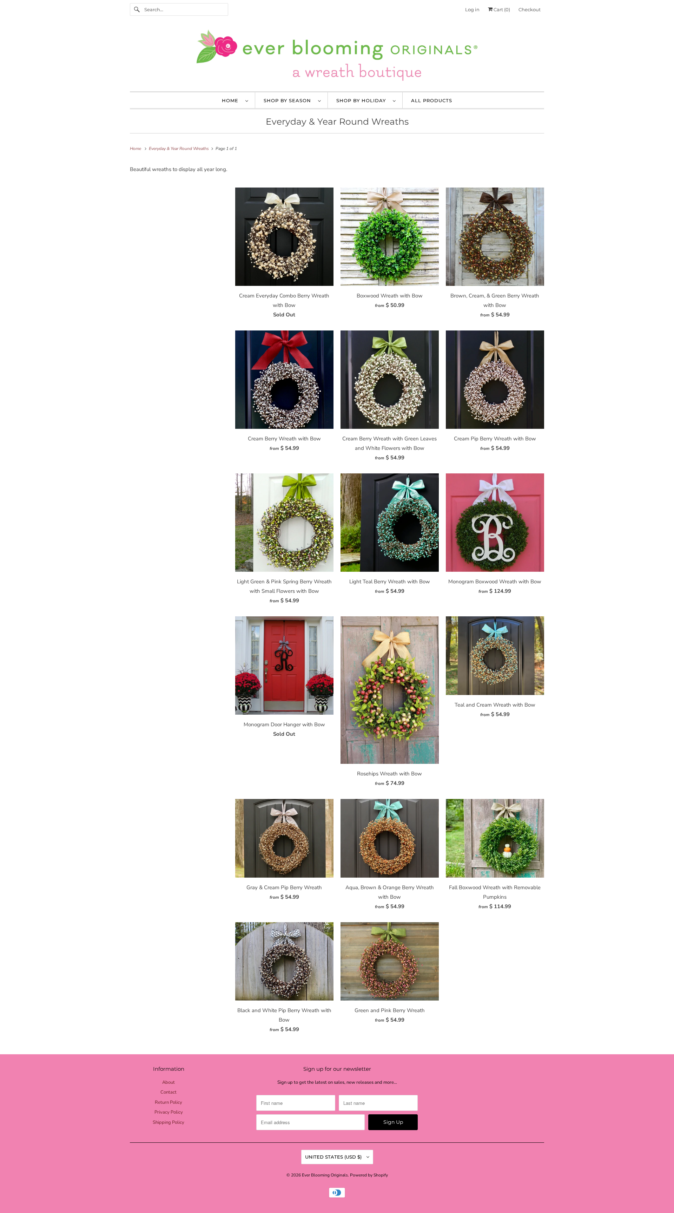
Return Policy (168, 1102)
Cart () (501, 9)
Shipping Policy (168, 1122)
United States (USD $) (334, 1157)
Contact (168, 1092)
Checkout (529, 9)
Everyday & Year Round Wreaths (337, 121)
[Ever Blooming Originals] (337, 56)
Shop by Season (289, 100)
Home (232, 100)
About (168, 1082)
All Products (431, 100)
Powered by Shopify (369, 1175)
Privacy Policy (168, 1112)
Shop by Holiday (362, 100)
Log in (472, 9)
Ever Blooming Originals (325, 1175)
